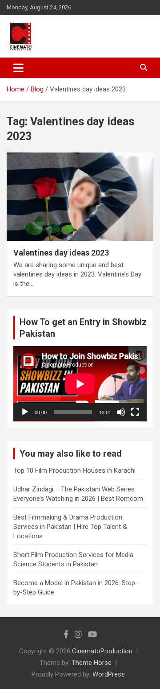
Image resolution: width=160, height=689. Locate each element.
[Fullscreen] (135, 412)
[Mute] (120, 412)
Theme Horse (92, 663)
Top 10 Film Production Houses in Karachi (74, 470)
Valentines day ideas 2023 (61, 252)
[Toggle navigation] (18, 68)
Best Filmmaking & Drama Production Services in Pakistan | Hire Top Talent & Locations (70, 526)
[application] (80, 383)
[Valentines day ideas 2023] (80, 197)
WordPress (108, 674)
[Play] (24, 412)
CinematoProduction (102, 651)
